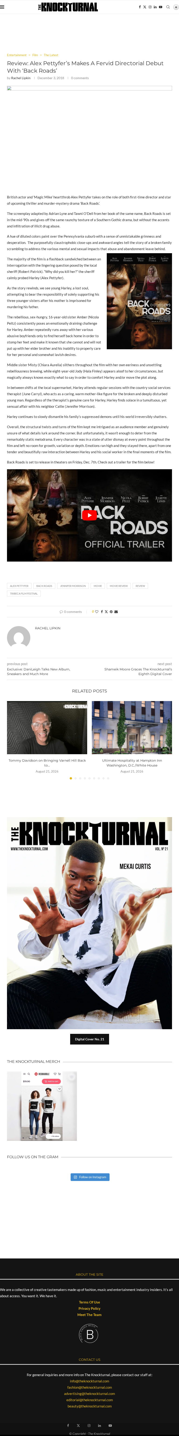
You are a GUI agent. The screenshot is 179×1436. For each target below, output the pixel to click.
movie (98, 585)
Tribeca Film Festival (24, 593)
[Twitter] (144, 7)
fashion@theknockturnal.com (89, 1387)
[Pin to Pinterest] (111, 612)
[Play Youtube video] (89, 515)
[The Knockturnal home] (89, 1203)
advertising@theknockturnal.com (89, 1393)
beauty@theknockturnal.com (90, 1406)
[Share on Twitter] (106, 612)
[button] (13, 740)
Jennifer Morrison (73, 585)
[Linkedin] (155, 7)
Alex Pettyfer (19, 585)
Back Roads (44, 585)
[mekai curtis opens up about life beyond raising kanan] (92, 819)
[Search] (168, 7)
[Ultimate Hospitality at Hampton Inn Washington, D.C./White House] (132, 727)
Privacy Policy (89, 1308)
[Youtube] (160, 7)
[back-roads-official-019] (89, 88)
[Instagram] (150, 7)
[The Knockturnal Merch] (42, 1073)
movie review (119, 585)
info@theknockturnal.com (89, 1381)
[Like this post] (96, 612)
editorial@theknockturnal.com (89, 1400)
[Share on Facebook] (102, 612)
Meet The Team (89, 1315)
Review (140, 585)
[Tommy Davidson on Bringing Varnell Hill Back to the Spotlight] (47, 727)
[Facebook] (140, 7)
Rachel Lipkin (21, 78)
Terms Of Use (89, 1302)
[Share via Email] (116, 612)
